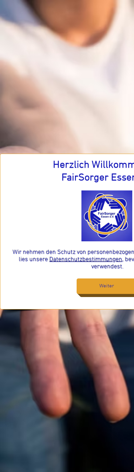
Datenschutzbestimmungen (85, 259)
